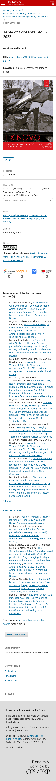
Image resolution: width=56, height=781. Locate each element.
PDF (9, 159)
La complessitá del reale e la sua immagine (30, 460)
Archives (17, 10)
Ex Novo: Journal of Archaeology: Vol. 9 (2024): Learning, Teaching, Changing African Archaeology (30, 433)
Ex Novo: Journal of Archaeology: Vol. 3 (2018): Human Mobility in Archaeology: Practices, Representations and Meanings (31, 391)
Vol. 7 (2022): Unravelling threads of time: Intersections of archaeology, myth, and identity (25, 15)
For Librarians (11, 680)
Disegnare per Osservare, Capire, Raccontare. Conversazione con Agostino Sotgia (28, 480)
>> (10, 501)
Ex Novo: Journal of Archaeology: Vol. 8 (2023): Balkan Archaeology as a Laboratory (29, 519)
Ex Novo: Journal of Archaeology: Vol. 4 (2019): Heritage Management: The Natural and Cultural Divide (30, 370)
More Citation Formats (15, 200)
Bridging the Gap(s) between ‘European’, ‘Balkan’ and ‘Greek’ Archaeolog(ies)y (30, 582)
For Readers (10, 671)
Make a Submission (16, 634)
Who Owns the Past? (35, 324)
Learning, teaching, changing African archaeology (28, 429)
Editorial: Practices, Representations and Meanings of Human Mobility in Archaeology (30, 383)
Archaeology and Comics (22, 529)
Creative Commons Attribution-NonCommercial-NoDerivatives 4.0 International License (25, 256)
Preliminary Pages (30, 516)
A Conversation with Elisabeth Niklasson (28, 341)
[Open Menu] (3, 3)
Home (6, 10)
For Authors (10, 675)
